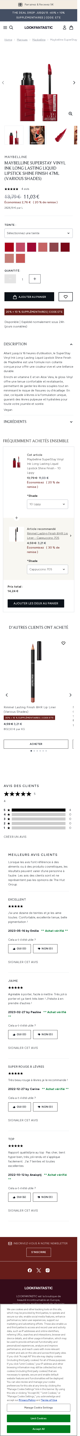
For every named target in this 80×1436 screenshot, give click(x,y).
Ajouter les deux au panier (36, 603)
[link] (65, 27)
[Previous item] (7, 695)
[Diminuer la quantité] (10, 278)
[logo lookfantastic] (39, 27)
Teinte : (10, 225)
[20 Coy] (20, 247)
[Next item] (70, 695)
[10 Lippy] (9, 247)
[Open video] (37, 135)
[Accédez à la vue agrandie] (70, 113)
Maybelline (38, 39)
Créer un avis (15, 837)
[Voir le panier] (71, 27)
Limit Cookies (39, 1418)
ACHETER (36, 744)
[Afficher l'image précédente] (3, 83)
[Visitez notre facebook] (29, 1270)
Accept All (38, 1429)
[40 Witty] (54, 247)
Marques (22, 39)
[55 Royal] (65, 247)
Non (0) (47, 948)
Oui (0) (21, 948)
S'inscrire (38, 1252)
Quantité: (12, 270)
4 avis (25, 189)
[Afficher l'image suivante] (74, 83)
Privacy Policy (27, 1400)
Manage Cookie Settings (38, 1407)
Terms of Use (49, 1400)
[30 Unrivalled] (31, 247)
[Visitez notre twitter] (38, 1270)
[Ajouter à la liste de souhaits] (66, 296)
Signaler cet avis (23, 962)
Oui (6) (21, 1197)
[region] (38, 1370)
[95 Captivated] (9, 258)
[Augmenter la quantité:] (35, 278)
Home (8, 39)
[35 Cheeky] (43, 247)
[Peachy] (20, 258)
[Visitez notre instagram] (47, 1270)
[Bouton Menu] (4, 27)
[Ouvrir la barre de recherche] (11, 27)
